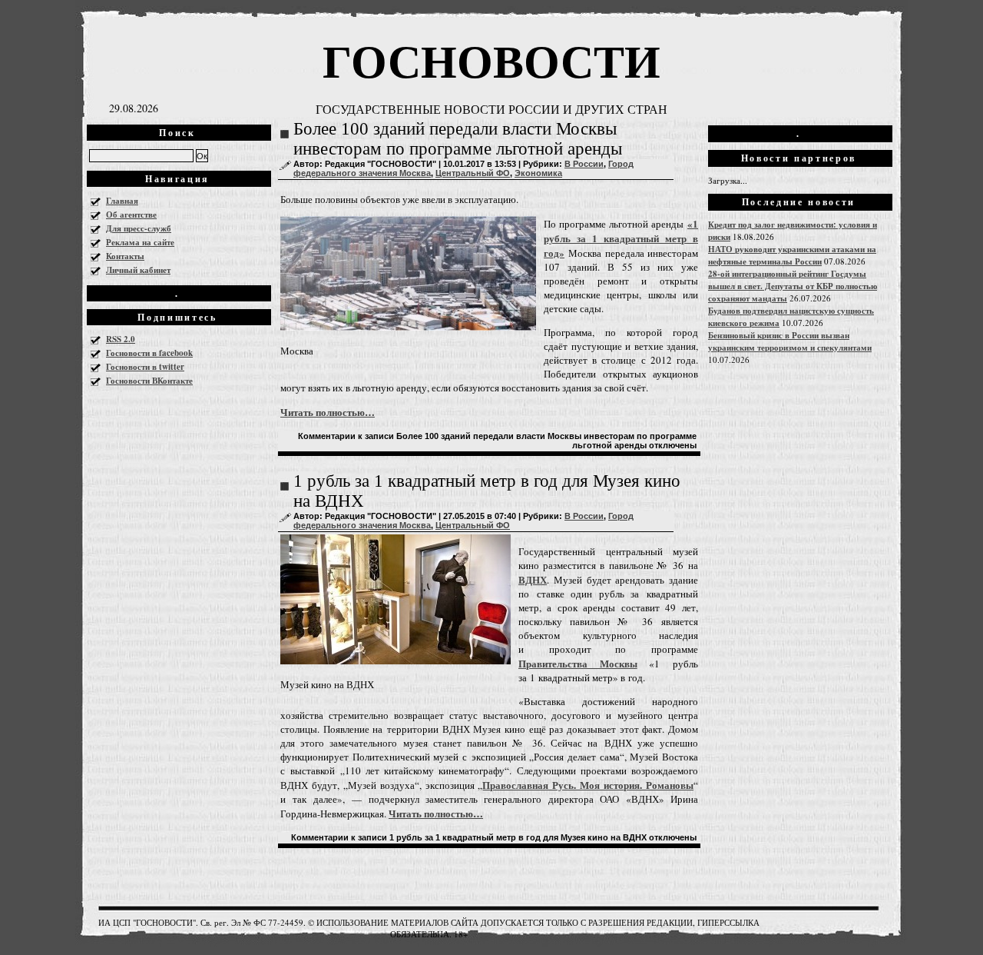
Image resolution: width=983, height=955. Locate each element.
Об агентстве (131, 214)
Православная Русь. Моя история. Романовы (587, 784)
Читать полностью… (327, 411)
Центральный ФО (472, 173)
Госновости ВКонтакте (149, 380)
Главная (122, 201)
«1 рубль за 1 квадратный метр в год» (621, 238)
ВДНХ (532, 579)
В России (584, 163)
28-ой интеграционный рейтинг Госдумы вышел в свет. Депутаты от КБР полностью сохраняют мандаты (792, 286)
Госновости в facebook (149, 353)
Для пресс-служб (138, 228)
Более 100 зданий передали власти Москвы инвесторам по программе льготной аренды (457, 138)
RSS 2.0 (120, 339)
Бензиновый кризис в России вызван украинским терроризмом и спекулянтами (790, 341)
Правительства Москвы (577, 663)
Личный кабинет (138, 270)
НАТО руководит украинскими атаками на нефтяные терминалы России (792, 255)
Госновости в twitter (145, 367)
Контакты (125, 256)
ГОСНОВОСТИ (491, 59)
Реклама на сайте (140, 242)
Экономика (538, 173)
